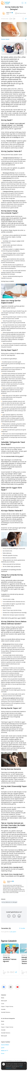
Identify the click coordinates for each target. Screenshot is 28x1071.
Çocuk (2, 1003)
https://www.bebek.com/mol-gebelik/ (13, 876)
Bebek (2, 997)
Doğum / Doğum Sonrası (7, 1006)
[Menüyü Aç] (25, 3)
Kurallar (23, 928)
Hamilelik (3, 1009)
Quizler (2, 1047)
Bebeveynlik (4, 1000)
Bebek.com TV (4, 1050)
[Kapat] (25, 1063)
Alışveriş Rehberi (5, 1044)
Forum (2, 1053)
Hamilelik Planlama (5, 1012)
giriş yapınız (13, 931)
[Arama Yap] (22, 3)
